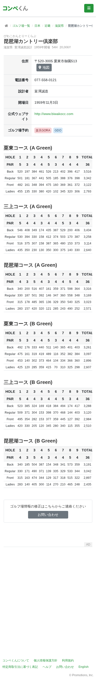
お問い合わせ (48, 515)
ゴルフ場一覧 (21, 25)
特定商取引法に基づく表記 (20, 667)
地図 (46, 67)
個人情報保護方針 (45, 660)
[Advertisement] (48, 597)
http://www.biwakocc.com (53, 114)
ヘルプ (47, 667)
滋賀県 (59, 25)
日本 (37, 25)
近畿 (47, 25)
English (84, 667)
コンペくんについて (15, 660)
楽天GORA (43, 130)
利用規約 (68, 660)
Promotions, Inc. (83, 675)
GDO (58, 130)
